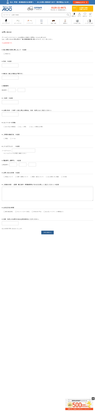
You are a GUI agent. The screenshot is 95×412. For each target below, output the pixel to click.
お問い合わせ (84, 8)
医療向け (65, 23)
